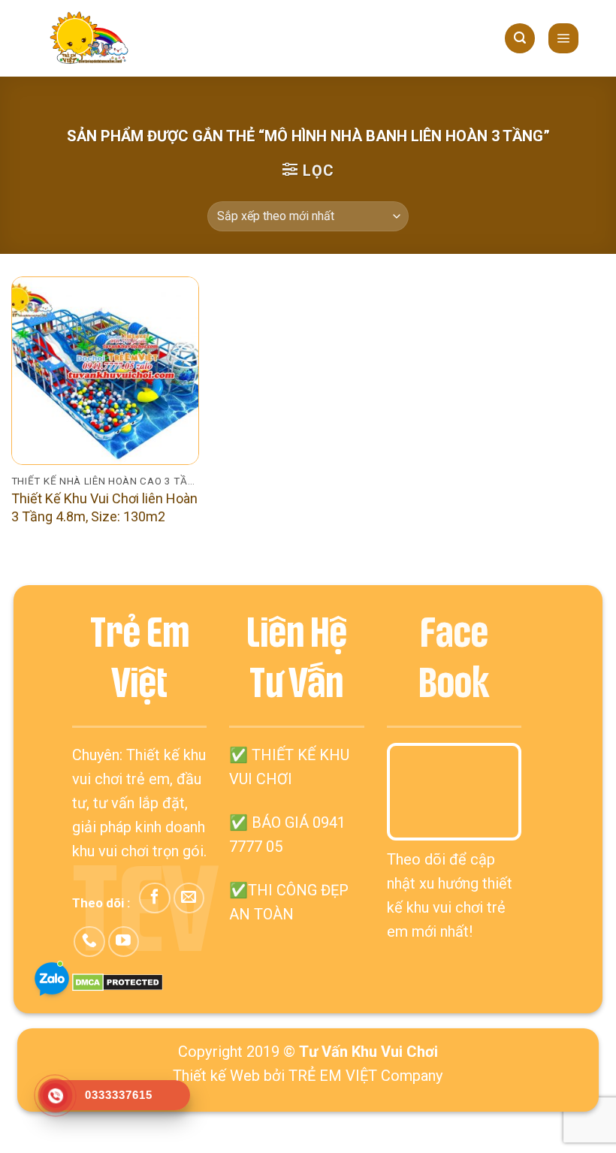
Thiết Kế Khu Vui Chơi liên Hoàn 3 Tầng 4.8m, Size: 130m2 (104, 507)
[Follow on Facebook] (154, 898)
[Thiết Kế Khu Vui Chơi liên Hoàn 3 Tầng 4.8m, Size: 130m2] (105, 370)
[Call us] (89, 941)
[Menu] (563, 38)
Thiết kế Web (216, 1076)
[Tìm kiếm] (520, 38)
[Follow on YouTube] (123, 941)
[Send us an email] (189, 898)
